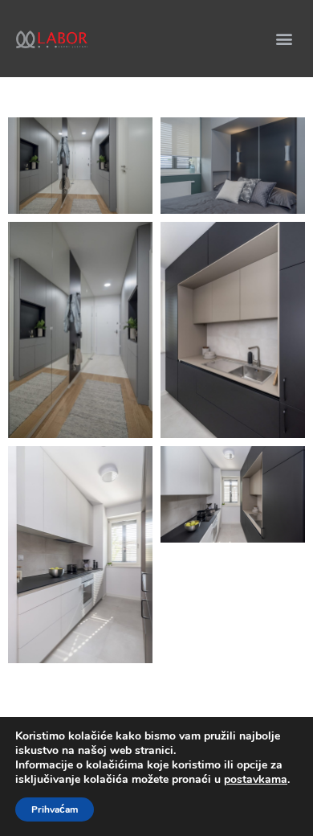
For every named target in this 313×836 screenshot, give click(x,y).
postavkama (255, 779)
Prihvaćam (54, 809)
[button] (283, 38)
